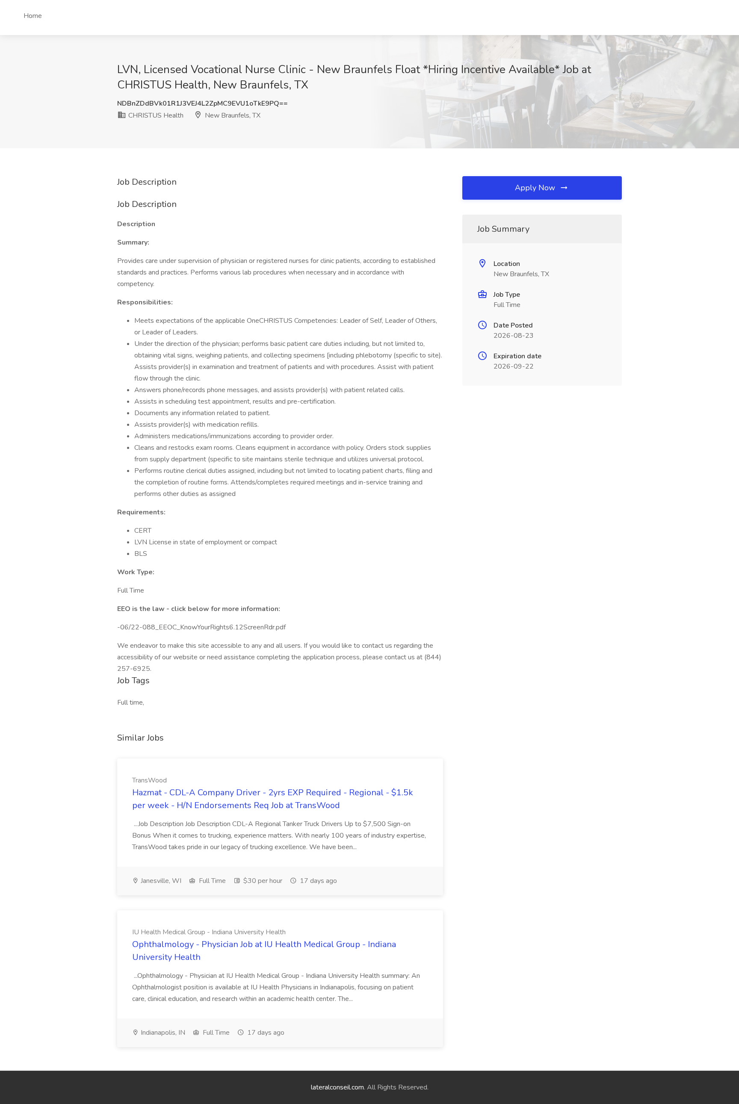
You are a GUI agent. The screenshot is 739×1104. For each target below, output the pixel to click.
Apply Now (536, 188)
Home (33, 16)
